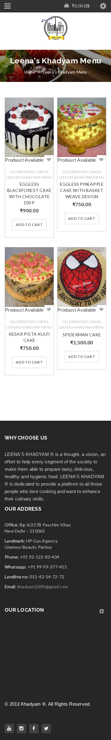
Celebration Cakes (29, 171)
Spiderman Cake (82, 334)
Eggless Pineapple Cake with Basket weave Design (82, 190)
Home (29, 72)
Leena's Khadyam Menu (29, 177)
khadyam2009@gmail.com (42, 586)
